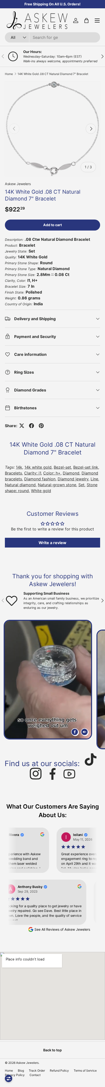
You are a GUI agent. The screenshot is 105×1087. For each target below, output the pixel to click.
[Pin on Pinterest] (41, 426)
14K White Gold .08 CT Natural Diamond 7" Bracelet (53, 74)
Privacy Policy (15, 1075)
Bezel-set (62, 467)
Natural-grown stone (57, 484)
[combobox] (52, 37)
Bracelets (13, 473)
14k (19, 467)
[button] (86, 20)
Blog (21, 1070)
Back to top (52, 1050)
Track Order (37, 1070)
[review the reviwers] (37, 835)
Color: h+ (52, 473)
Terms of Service (85, 1070)
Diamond (71, 473)
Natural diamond (20, 484)
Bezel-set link (85, 467)
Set (81, 484)
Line (94, 478)
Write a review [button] (52, 542)
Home (9, 74)
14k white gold (38, 467)
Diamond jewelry (73, 478)
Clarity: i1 (32, 473)
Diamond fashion (39, 478)
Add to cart (52, 225)
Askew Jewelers (18, 184)
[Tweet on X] (22, 426)
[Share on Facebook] (31, 426)
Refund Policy (59, 1070)
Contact (35, 1075)
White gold (41, 490)
